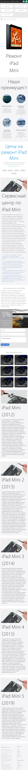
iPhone (18, 750)
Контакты (19, 766)
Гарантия (18, 763)
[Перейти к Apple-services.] (1, 19)
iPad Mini (5, 170)
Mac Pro (18, 754)
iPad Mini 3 (17, 170)
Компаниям (19, 765)
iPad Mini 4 (23, 170)
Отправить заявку (5, 344)
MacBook (18, 751)
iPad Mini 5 (14, 173)
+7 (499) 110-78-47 (14, 1)
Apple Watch (19, 756)
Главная (18, 762)
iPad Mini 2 (10, 170)
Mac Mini (19, 753)
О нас (18, 768)
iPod (18, 757)
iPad (18, 748)
